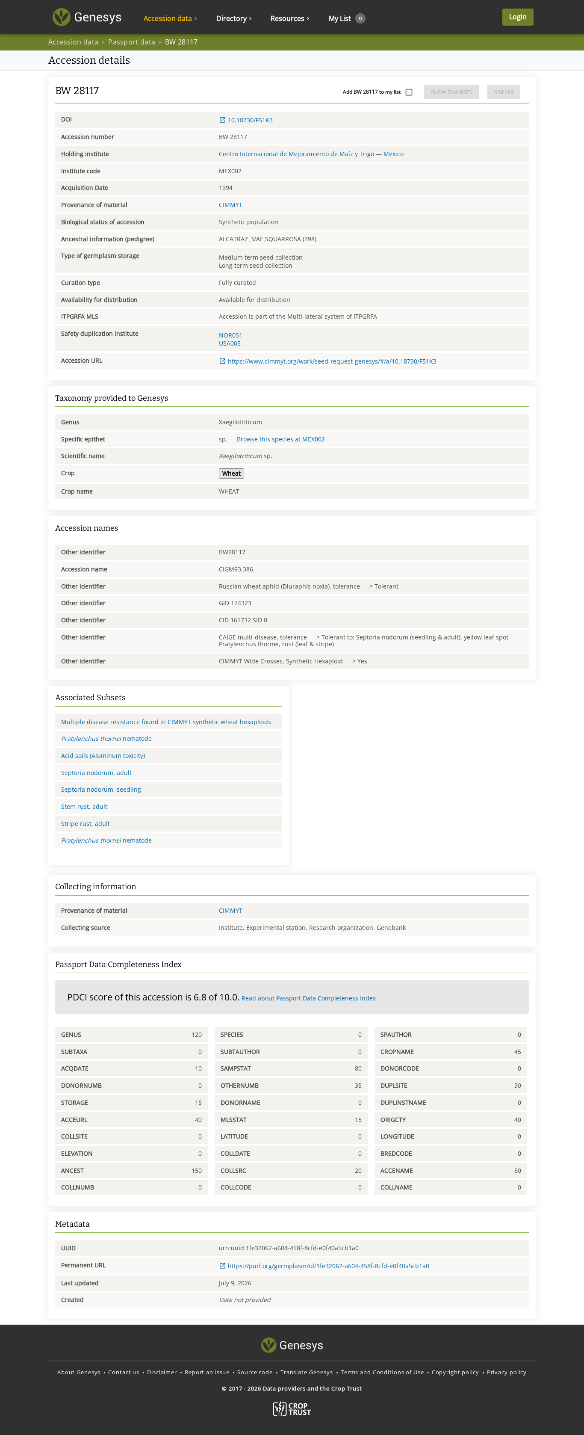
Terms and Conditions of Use (382, 1372)
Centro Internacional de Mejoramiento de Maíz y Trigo (296, 154)
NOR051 (230, 335)
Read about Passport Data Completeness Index (309, 998)
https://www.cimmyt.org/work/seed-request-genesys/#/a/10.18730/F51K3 (332, 361)
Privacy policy (507, 1372)
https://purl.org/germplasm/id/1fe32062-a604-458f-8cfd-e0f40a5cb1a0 (328, 1266)
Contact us (123, 1372)
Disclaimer (162, 1372)
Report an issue (207, 1372)
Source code (255, 1372)
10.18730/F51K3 (250, 120)
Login (518, 16)
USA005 (230, 343)
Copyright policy (455, 1372)
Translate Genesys (306, 1372)
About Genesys (78, 1372)
